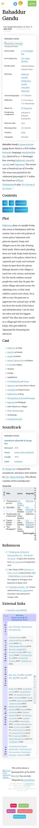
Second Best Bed (25, 692)
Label (6, 461)
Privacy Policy (19, 817)
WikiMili (6, 3)
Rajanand (11, 402)
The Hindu (11, 559)
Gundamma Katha (15, 704)
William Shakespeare (17, 616)
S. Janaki (29, 512)
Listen (32, 3)
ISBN (33, 573)
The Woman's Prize (15, 637)
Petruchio (16, 627)
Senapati (31, 398)
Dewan (26, 381)
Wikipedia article (29, 783)
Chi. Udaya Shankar (14, 477)
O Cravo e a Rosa (19, 727)
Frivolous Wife (17, 736)
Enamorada (18, 698)
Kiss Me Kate (13, 712)
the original (16, 562)
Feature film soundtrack (24, 452)
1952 (18, 675)
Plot (5, 203)
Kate (10, 627)
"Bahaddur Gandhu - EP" (19, 587)
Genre (7, 452)
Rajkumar (25, 74)
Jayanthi (24, 77)
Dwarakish (25, 88)
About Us (11, 811)
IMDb (24, 610)
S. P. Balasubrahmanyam (30, 522)
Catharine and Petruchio (17, 640)
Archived (24, 576)
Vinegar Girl (21, 755)
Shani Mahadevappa (15, 411)
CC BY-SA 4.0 (27, 785)
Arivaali (24, 709)
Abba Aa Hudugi (22, 701)
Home (13, 805)
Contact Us (23, 805)
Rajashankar (12, 394)
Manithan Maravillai (15, 707)
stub (17, 776)
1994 (22, 678)
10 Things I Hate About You (23, 724)
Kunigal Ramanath (14, 419)
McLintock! (12, 709)
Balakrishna (26, 81)
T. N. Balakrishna (14, 381)
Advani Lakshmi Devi (16, 361)
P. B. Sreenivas (30, 508)
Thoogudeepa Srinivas (16, 398)
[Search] (20, 3)
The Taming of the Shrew (19, 619)
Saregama (18, 461)
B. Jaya (9, 365)
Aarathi (24, 84)
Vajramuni (25, 91)
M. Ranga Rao (26, 108)
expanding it (29, 780)
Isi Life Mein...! (14, 742)
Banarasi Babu (24, 721)
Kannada (6, 152)
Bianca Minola (26, 627)
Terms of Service (25, 811)
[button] (26, 144)
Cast (11, 203)
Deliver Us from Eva (18, 730)
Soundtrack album (12, 440)
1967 (10, 678)
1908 (10, 675)
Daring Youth (13, 689)
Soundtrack (21, 203)
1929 (14, 675)
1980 (14, 678)
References (7, 210)
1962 (26, 675)
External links (21, 210)
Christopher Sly (14, 630)
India (23, 132)
